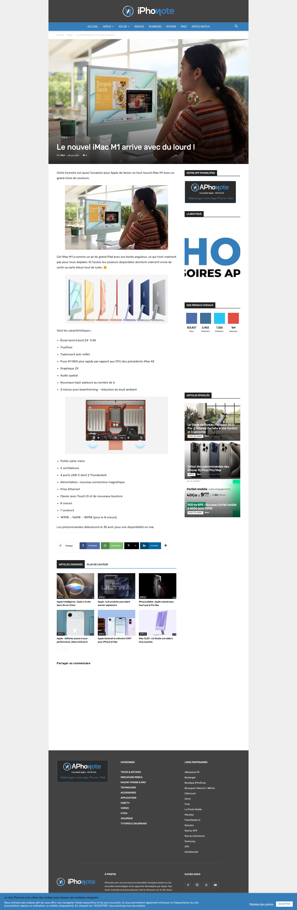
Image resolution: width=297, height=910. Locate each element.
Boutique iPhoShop (195, 782)
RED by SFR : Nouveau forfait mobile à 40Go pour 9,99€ (212, 506)
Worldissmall (191, 851)
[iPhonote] (148, 11)
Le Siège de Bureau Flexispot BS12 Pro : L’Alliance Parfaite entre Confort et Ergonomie (212, 428)
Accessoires (128, 792)
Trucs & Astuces (131, 772)
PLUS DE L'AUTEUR (97, 564)
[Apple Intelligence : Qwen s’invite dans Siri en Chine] (75, 586)
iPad (184, 26)
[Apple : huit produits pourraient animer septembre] (116, 586)
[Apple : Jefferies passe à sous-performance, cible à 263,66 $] (75, 623)
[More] (165, 545)
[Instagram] (197, 885)
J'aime (192, 314)
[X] (206, 885)
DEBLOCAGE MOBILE (131, 777)
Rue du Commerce (195, 836)
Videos (125, 808)
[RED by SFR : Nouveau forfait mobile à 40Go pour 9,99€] (212, 498)
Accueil (92, 26)
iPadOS (139, 26)
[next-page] (64, 649)
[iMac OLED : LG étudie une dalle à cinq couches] (157, 623)
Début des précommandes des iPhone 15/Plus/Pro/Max (208, 468)
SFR (187, 846)
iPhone (171, 26)
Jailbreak (127, 818)
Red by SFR (191, 830)
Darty (188, 798)
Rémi (62, 155)
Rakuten (189, 825)
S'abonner (233, 314)
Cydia (124, 813)
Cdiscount (190, 793)
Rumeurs (155, 26)
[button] (236, 26)
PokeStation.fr (192, 820)
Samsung (190, 841)
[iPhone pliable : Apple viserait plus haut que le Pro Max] (157, 586)
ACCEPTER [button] (284, 903)
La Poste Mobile (193, 809)
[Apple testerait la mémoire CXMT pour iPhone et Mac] (116, 623)
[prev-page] (59, 649)
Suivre (205, 314)
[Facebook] (188, 885)
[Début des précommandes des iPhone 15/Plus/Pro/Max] (212, 460)
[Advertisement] (212, 364)
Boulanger (190, 777)
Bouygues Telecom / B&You (200, 788)
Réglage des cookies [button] (261, 904)
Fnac (187, 804)
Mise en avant (195, 436)
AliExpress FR (192, 772)
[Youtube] (215, 885)
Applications (128, 797)
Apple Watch (201, 26)
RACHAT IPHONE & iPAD (133, 782)
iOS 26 (123, 26)
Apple (107, 26)
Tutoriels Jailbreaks (134, 823)
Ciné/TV (125, 803)
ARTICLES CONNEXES (71, 564)
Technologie (128, 787)
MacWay (189, 814)
